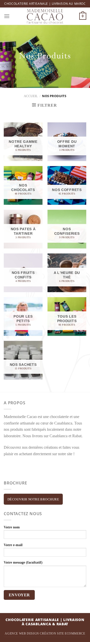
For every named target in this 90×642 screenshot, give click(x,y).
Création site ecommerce (62, 633)
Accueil (31, 96)
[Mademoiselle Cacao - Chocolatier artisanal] (45, 16)
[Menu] (7, 16)
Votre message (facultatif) (23, 562)
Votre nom (12, 527)
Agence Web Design (22, 633)
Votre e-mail (13, 545)
